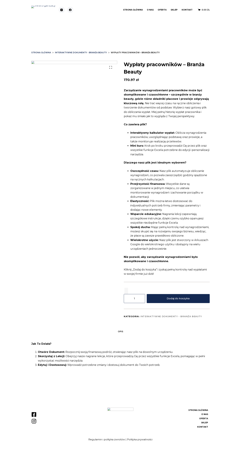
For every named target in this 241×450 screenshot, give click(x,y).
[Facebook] (70, 10)
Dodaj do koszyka (178, 298)
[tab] (120, 331)
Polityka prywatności (139, 439)
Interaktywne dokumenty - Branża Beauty (171, 316)
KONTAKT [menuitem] (187, 10)
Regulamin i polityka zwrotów (106, 439)
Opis (120, 331)
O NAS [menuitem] (150, 10)
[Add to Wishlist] (126, 291)
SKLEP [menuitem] (174, 10)
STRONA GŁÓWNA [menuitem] (133, 10)
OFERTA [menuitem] (162, 10)
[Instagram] (62, 10)
